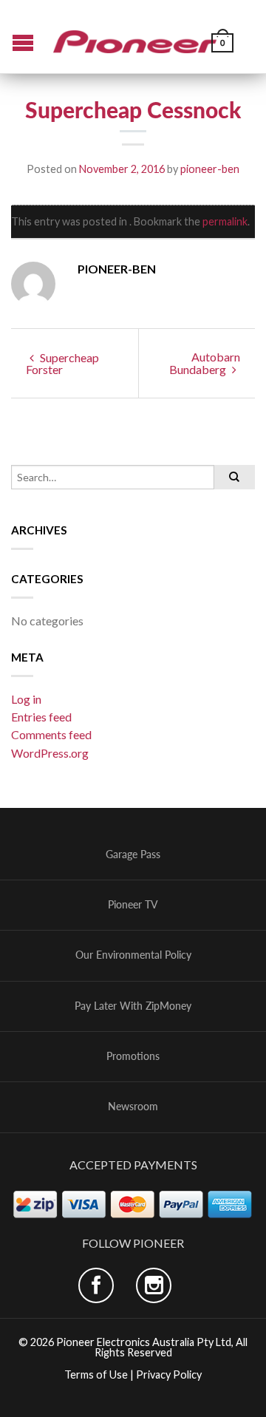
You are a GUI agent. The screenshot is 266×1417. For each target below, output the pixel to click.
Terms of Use (96, 1374)
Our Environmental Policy (133, 955)
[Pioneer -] (134, 36)
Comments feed (51, 734)
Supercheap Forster (62, 363)
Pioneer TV (133, 905)
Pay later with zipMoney (133, 1006)
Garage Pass (133, 854)
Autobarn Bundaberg (204, 363)
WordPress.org (50, 753)
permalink (225, 221)
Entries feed (41, 717)
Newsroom (133, 1106)
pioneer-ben (209, 169)
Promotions (133, 1056)
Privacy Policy (169, 1374)
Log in (26, 699)
